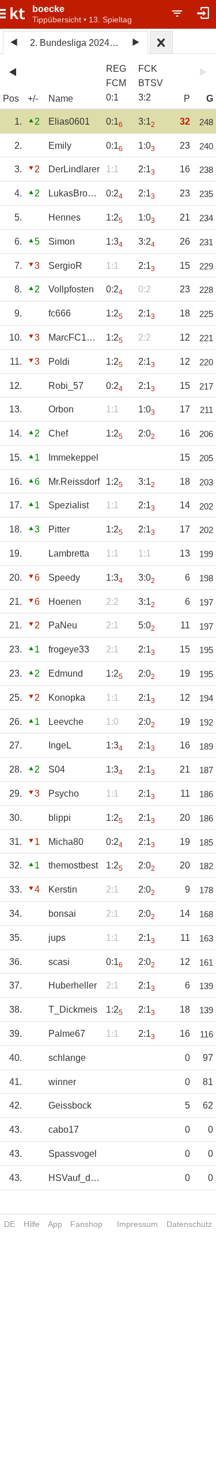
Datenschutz (189, 1224)
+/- (33, 98)
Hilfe (32, 1224)
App (55, 1224)
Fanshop (86, 1224)
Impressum (137, 1224)
